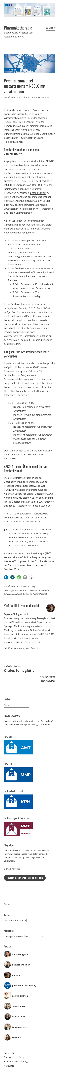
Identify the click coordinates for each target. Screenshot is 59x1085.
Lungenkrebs (9, 594)
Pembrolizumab (40, 594)
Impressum (9, 1053)
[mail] (25, 577)
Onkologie (27, 594)
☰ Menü (50, 27)
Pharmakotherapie (18, 28)
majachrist (44, 97)
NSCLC (19, 594)
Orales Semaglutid (19, 669)
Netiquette (9, 1065)
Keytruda (45, 590)
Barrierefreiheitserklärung (15, 1061)
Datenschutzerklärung (14, 1057)
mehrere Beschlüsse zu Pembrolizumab (25, 228)
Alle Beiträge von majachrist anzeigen (22, 648)
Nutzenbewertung (27, 586)
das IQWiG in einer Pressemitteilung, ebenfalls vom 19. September (26, 371)
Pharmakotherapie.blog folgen (25, 877)
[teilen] (6, 577)
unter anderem (38, 192)
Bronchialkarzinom (31, 590)
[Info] (31, 578)
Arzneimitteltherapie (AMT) (37, 553)
